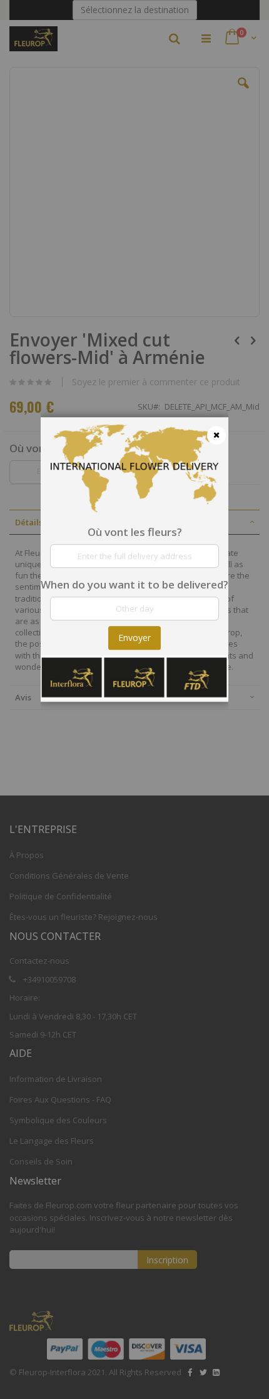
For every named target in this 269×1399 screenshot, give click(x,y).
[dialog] (134, 699)
